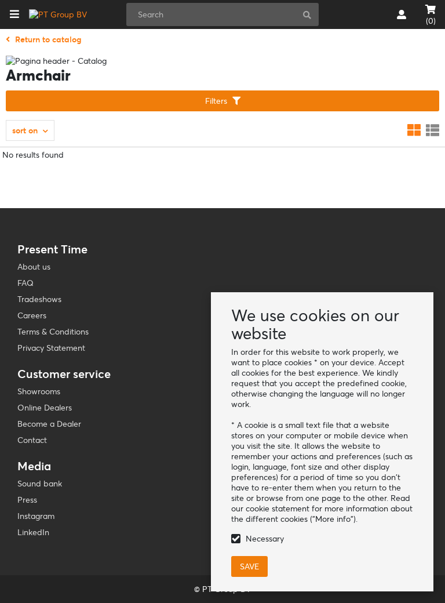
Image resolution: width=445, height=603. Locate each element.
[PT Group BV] (58, 14)
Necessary (265, 538)
